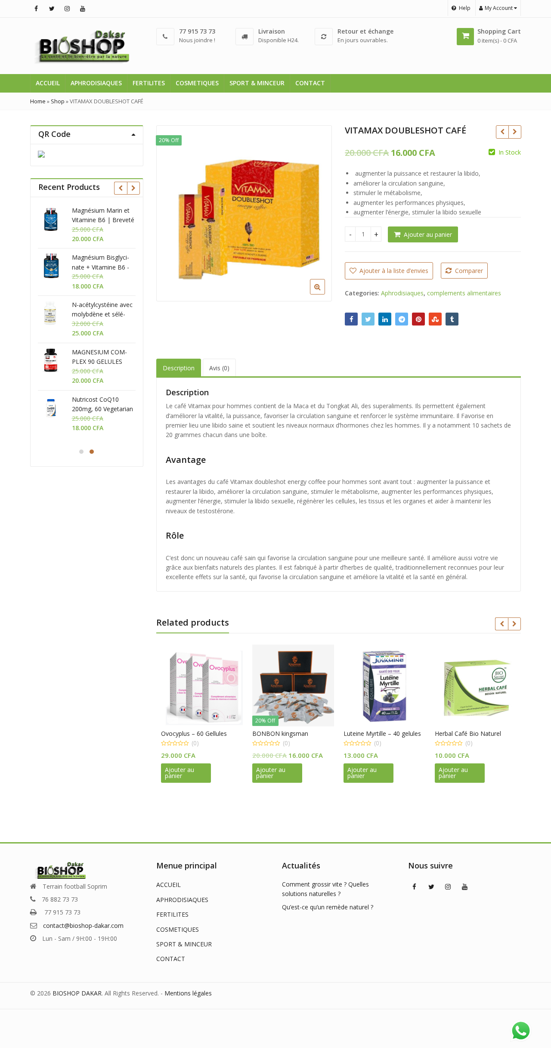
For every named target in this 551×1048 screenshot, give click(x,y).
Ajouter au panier (428, 234)
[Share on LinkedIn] (384, 319)
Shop (58, 101)
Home (38, 101)
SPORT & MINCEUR (257, 83)
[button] (324, 293)
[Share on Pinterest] (418, 319)
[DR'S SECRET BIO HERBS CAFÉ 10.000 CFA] (514, 131)
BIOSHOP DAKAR (77, 993)
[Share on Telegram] (401, 319)
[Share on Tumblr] (452, 319)
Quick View (206, 733)
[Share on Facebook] (351, 319)
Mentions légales (188, 993)
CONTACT (310, 83)
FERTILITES (149, 83)
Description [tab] (179, 368)
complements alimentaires (464, 293)
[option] (244, 213)
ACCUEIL (48, 83)
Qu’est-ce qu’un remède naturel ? (327, 907)
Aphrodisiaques (402, 293)
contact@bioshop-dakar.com (83, 925)
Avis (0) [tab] (219, 368)
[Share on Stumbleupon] (435, 319)
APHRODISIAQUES (96, 83)
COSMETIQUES (197, 83)
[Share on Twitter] (368, 319)
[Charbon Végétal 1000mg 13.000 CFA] (502, 131)
